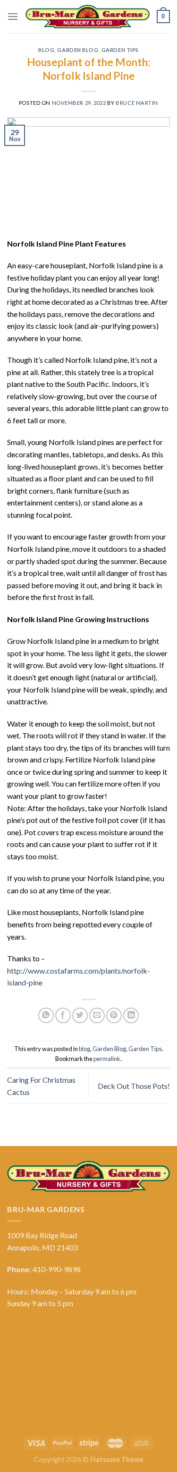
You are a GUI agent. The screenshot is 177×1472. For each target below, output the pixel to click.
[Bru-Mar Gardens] (87, 16)
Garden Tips (120, 50)
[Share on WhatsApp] (46, 1015)
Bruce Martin (137, 103)
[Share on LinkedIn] (131, 1015)
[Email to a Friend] (97, 1015)
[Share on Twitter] (80, 1015)
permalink (106, 1058)
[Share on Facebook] (63, 1015)
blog (46, 50)
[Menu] (12, 16)
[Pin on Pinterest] (114, 1015)
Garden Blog (77, 50)
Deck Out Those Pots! (134, 1085)
